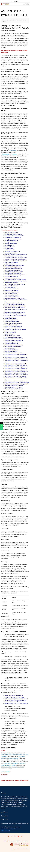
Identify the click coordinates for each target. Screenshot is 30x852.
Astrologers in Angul (10, 765)
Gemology (14, 154)
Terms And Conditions (9, 841)
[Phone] (1, 428)
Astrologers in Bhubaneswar (11, 763)
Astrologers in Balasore (18, 767)
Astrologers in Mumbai (16, 754)
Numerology (5, 154)
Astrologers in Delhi (6, 754)
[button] (26, 4)
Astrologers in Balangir (6, 767)
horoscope (13, 150)
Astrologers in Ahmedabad (11, 758)
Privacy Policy (19, 841)
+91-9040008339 (5, 830)
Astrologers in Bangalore (7, 753)
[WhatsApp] (1, 425)
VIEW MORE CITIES (5, 772)
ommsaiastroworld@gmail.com (9, 828)
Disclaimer (25, 841)
